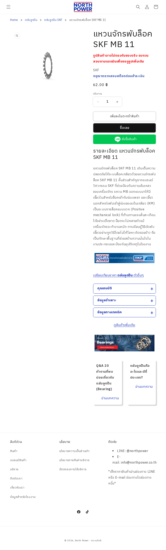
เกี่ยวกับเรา (17, 487)
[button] (8, 6)
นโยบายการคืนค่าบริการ (74, 460)
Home (14, 20)
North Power (82, 540)
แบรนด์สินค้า (18, 460)
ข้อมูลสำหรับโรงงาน (22, 497)
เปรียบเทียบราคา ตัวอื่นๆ (118, 275)
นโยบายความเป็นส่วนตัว (74, 451)
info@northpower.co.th (139, 462)
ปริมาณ (97, 94)
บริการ (14, 469)
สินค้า (13, 451)
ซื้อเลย (124, 127)
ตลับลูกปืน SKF (53, 20)
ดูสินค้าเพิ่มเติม (124, 325)
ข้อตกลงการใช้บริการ (73, 469)
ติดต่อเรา (16, 478)
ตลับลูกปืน (31, 20)
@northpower (137, 451)
